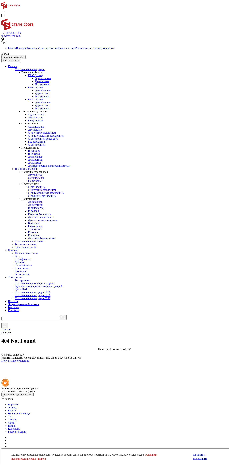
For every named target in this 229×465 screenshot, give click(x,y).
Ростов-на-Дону (84, 48)
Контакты (13, 310)
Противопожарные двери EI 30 (32, 292)
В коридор (34, 150)
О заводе (13, 250)
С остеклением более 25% (43, 138)
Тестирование (23, 280)
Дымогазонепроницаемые (43, 220)
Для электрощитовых (40, 217)
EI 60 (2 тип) (35, 87)
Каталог (12, 66)
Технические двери (26, 168)
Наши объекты (23, 265)
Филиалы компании (26, 253)
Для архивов (35, 156)
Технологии (15, 277)
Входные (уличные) (39, 214)
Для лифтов (35, 162)
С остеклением (36, 144)
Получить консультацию (15, 360)
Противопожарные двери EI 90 (32, 298)
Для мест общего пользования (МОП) (49, 165)
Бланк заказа (22, 268)
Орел (72, 48)
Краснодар (32, 48)
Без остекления (36, 141)
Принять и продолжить (200, 456)
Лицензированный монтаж (23, 304)
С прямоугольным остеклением (46, 135)
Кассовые (33, 223)
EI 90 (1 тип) (35, 75)
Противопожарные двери (30, 69)
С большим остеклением (42, 195)
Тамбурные (34, 229)
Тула (112, 48)
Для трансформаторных (41, 238)
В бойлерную (36, 207)
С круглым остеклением (42, 132)
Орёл (11, 422)
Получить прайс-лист (13, 57)
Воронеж (21, 48)
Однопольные (43, 78)
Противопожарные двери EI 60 (32, 295)
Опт (17, 256)
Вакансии (20, 271)
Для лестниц (35, 159)
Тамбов (105, 48)
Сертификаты (23, 259)
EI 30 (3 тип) (35, 99)
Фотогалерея (22, 274)
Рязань (97, 48)
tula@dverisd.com (11, 35)
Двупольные (42, 81)
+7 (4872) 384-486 (11, 32)
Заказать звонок (11, 60)
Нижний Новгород (58, 48)
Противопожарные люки (29, 241)
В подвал (33, 210)
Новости (13, 301)
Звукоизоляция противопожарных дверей (38, 286)
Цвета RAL (21, 289)
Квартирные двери (25, 247)
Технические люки (25, 244)
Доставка (20, 262)
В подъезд (34, 153)
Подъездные (35, 226)
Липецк (43, 48)
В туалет (33, 232)
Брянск (12, 48)
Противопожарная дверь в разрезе (34, 283)
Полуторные (42, 84)
